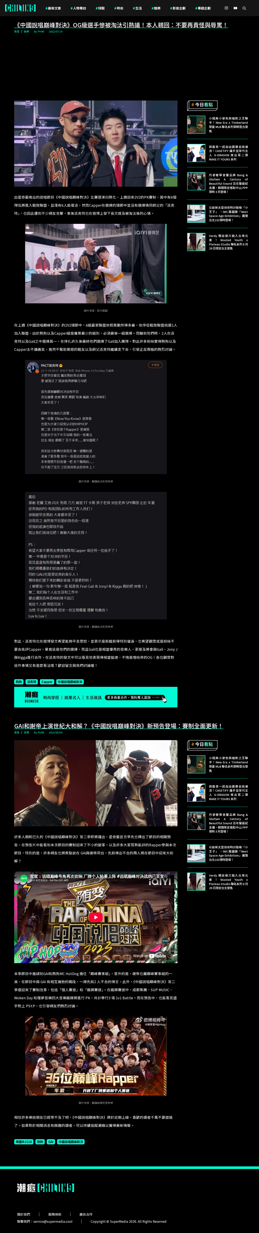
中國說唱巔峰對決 (70, 681)
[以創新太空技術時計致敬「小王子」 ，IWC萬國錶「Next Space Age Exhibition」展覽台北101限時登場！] (196, 214)
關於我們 (23, 1214)
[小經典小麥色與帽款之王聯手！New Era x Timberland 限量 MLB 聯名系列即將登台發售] (196, 125)
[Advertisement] (129, 67)
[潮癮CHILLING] (20, 8)
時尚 (118, 8)
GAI (50, 1141)
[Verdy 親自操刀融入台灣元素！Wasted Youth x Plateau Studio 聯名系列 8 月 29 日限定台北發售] (196, 242)
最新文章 (53, 8)
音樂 (26, 732)
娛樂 (156, 8)
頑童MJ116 (24, 1141)
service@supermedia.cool (52, 1221)
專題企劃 (203, 8)
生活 (137, 8)
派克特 (31, 681)
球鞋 (100, 8)
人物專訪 (78, 8)
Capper (47, 681)
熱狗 (19, 681)
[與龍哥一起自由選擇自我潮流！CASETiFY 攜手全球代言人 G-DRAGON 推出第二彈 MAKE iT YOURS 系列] (196, 153)
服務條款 (54, 1214)
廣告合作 (86, 1214)
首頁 (16, 31)
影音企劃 (178, 8)
